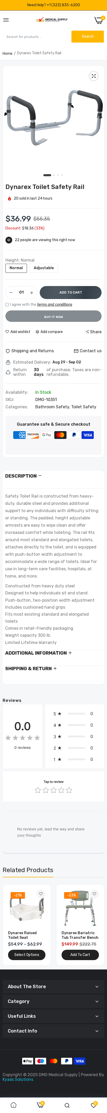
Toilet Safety (83, 406)
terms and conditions (54, 304)
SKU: (9, 399)
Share (96, 331)
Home (7, 53)
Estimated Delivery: (32, 362)
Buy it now (53, 317)
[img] (22, 738)
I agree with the (41, 304)
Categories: (16, 407)
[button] (74, 713)
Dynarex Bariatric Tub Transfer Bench (80, 935)
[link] (40, 894)
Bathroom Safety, (53, 406)
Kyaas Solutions (18, 1079)
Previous (9, 924)
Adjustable (44, 268)
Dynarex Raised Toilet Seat (22, 935)
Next (97, 924)
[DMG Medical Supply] (52, 20)
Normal (16, 268)
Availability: (16, 392)
